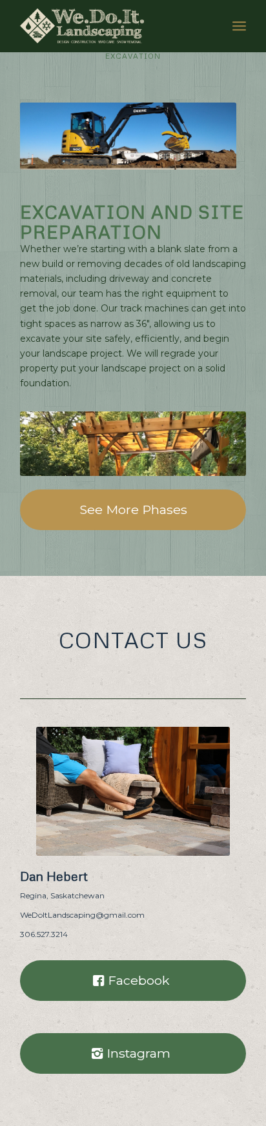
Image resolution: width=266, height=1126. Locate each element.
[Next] (217, 443)
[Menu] (239, 25)
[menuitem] (239, 25)
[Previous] (49, 443)
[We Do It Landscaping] (110, 26)
